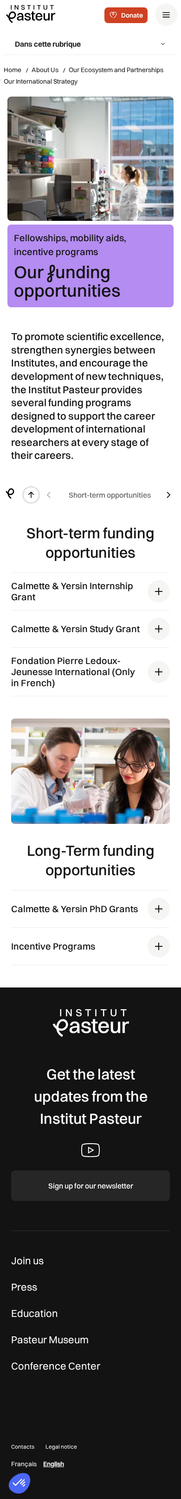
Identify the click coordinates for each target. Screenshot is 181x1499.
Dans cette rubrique (48, 44)
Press (24, 1286)
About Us (45, 70)
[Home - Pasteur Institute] (31, 13)
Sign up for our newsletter (90, 1185)
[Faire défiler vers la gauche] (49, 495)
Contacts (22, 1446)
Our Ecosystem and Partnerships (116, 70)
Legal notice (61, 1446)
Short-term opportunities (110, 495)
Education (34, 1313)
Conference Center (55, 1365)
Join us (27, 1260)
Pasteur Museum (50, 1339)
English (53, 1464)
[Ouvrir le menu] (166, 15)
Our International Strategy (41, 81)
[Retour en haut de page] (31, 495)
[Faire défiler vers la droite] (168, 495)
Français (24, 1464)
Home (12, 70)
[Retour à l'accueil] (10, 495)
